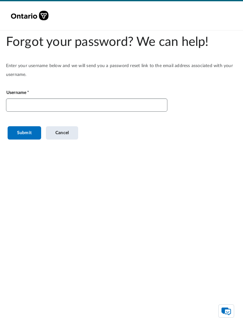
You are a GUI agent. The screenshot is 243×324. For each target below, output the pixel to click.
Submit (24, 133)
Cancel (62, 133)
